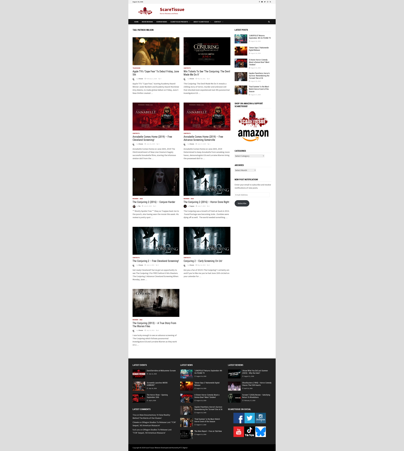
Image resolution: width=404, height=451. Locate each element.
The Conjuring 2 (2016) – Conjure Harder (154, 202)
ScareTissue (172, 9)
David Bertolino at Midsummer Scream (161, 370)
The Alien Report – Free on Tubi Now (208, 431)
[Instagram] (267, 1)
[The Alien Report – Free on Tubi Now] (186, 431)
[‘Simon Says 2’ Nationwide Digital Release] (241, 48)
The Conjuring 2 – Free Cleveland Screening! (156, 261)
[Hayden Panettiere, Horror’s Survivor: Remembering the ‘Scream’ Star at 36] (241, 73)
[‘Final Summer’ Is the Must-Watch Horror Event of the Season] (241, 87)
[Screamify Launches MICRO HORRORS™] (139, 383)
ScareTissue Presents (179, 22)
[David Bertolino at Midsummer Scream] (139, 371)
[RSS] (270, 1)
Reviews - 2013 (137, 320)
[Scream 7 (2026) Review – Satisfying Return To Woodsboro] (234, 395)
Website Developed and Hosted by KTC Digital (171, 448)
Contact (217, 22)
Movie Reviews (147, 22)
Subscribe (242, 203)
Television (136, 68)
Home (136, 22)
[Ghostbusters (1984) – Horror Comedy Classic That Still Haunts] (234, 383)
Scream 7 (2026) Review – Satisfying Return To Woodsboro (256, 396)
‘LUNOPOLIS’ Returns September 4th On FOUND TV (260, 36)
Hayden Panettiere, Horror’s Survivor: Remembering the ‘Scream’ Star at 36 (259, 75)
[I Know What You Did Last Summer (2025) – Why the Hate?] (234, 371)
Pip (139, 206)
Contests (187, 68)
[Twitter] (265, 1)
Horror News (161, 22)
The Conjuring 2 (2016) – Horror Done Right (206, 202)
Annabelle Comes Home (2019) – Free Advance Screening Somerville (203, 138)
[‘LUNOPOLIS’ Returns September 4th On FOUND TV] (241, 36)
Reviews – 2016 (138, 199)
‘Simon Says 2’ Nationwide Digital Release (259, 49)
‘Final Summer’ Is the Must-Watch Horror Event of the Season (259, 89)
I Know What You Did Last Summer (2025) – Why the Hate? (255, 371)
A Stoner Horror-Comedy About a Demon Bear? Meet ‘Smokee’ (259, 62)
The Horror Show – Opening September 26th (157, 396)
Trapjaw (191, 206)
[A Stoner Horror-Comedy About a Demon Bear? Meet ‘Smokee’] (241, 60)
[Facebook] (259, 1)
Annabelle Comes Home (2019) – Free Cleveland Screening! (152, 138)
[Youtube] (262, 1)
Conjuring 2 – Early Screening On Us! (203, 261)
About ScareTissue (201, 22)
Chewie (140, 79)
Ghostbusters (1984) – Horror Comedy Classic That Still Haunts (256, 384)
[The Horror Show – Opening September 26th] (139, 395)
